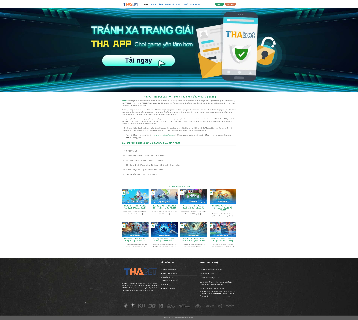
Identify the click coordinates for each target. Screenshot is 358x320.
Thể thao (160, 4)
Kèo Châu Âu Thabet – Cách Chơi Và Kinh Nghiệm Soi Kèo (193, 240)
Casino (153, 4)
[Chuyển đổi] (124, 151)
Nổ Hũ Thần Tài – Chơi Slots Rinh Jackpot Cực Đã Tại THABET (222, 208)
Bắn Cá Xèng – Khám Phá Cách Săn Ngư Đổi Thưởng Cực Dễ (135, 207)
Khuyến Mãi (193, 4)
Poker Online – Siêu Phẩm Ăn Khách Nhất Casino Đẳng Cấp (193, 207)
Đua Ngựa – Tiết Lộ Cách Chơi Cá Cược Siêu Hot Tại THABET (164, 207)
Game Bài (168, 4)
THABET (146, 4)
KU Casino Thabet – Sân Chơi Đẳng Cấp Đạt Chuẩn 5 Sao (135, 240)
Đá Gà (186, 4)
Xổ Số (180, 4)
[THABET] (131, 4)
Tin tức (200, 4)
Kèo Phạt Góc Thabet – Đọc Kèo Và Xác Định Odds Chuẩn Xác (164, 240)
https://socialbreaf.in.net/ (164, 135)
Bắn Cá (174, 4)
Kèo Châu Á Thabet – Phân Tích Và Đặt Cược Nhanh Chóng (222, 240)
